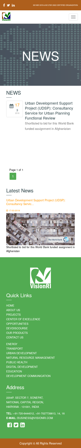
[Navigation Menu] (73, 17)
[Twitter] (16, 426)
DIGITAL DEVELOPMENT (22, 367)
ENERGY (11, 344)
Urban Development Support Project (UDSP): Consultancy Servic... (35, 202)
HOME (10, 305)
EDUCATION (14, 371)
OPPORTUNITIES (17, 324)
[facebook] (4, 5)
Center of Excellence (23, 319)
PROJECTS (13, 314)
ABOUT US (13, 310)
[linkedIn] (13, 5)
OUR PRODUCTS (17, 333)
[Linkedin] (22, 426)
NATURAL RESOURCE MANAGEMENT (30, 358)
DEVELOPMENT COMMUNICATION (28, 376)
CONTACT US (14, 337)
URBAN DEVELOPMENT (21, 353)
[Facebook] (10, 426)
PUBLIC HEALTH (16, 362)
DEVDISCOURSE (17, 328)
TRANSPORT (14, 348)
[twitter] (8, 5)
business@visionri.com (35, 418)
